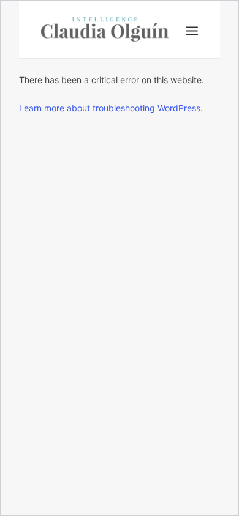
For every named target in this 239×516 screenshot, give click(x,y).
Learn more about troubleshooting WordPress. (111, 108)
